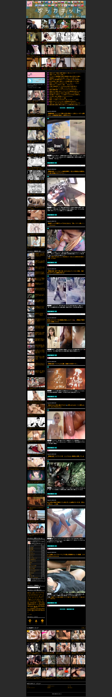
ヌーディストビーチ (35, 598)
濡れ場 (40, 606)
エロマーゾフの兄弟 (32, 565)
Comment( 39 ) (83, 496)
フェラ (34, 599)
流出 (31, 606)
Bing (30, 564)
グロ (48, 176)
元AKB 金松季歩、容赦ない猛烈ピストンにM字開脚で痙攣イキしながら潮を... (64, 81)
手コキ (36, 604)
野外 (30, 610)
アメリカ (30, 594)
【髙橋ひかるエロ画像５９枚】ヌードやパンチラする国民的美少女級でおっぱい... (65, 91)
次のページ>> (69, 107)
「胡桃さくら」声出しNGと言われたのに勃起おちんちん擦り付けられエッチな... (65, 102)
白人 (28, 608)
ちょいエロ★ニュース (33, 558)
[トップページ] (29, 3)
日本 (40, 605)
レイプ (31, 601)
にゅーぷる (31, 556)
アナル (42, 592)
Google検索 (31, 547)
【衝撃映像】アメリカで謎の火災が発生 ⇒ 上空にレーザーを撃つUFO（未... (64, 78)
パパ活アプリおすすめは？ (33, 577)
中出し (40, 601)
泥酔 (28, 606)
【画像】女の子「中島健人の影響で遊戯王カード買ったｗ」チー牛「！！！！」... (65, 73)
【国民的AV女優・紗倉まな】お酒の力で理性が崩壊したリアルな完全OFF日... (64, 92)
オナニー (37, 594)
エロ (48, 228)
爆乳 (43, 606)
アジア (38, 592)
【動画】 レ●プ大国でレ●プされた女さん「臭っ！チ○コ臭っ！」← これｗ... (64, 99)
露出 (33, 610)
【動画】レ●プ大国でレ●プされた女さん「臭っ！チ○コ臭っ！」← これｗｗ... (64, 82)
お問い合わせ (70, 687)
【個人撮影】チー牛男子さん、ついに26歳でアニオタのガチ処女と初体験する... (64, 94)
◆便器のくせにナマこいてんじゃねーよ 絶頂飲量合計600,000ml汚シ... (63, 101)
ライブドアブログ (32, 571)
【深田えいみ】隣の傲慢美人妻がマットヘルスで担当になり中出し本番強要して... (65, 79)
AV (28, 593)
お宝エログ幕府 (32, 568)
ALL (83, 627)
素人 (34, 608)
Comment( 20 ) (83, 265)
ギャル (31, 596)
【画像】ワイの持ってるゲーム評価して (57, 74)
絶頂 (37, 608)
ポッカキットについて (31, 687)
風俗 (42, 610)
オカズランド (31, 555)
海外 (35, 607)
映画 (43, 604)
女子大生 (42, 603)
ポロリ (39, 599)
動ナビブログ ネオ (32, 567)
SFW (48, 118)
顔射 (39, 610)
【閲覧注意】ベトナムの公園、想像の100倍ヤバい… (62, 363)
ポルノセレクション (32, 561)
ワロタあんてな (32, 553)
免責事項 (48, 687)
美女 (40, 609)
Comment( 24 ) (83, 399)
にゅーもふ (31, 552)
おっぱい (33, 592)
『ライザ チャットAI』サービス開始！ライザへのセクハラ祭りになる (62, 88)
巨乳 (33, 604)
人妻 (30, 603)
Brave (30, 574)
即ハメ (37, 602)
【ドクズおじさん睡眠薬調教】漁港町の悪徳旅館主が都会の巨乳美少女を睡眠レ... (65, 76)
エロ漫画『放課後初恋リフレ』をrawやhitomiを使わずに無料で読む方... (63, 86)
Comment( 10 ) (83, 165)
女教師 (29, 604)
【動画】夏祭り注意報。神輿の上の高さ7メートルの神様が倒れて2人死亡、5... (64, 104)
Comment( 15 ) (83, 217)
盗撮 (31, 608)
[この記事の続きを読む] (52, 162)
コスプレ (35, 596)
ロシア (35, 601)
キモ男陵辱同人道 (32, 559)
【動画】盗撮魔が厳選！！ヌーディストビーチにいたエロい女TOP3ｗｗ (63, 89)
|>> (73, 107)
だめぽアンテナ (32, 550)
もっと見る (30, 614)
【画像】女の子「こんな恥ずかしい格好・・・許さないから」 (61, 84)
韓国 (36, 610)
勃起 (33, 603)
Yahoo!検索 (31, 549)
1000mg (30, 562)
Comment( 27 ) (83, 605)
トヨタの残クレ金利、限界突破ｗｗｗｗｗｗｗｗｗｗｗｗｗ (61, 96)
